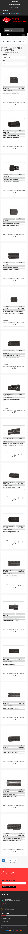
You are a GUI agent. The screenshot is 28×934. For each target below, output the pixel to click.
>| (15, 860)
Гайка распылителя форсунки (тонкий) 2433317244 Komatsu (14, 498)
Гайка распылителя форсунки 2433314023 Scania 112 (14, 717)
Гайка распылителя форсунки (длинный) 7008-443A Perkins (14, 102)
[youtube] (13, 872)
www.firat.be (14, 927)
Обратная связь (6, 918)
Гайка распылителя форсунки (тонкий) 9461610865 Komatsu (14, 542)
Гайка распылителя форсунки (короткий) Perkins (14, 234)
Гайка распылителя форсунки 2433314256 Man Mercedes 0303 (14, 849)
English (6, 13)
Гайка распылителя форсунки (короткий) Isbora (14, 190)
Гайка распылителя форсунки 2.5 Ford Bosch (14, 629)
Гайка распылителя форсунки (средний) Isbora (14, 410)
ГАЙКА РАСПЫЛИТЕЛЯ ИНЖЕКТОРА (15, 41)
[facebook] (3, 872)
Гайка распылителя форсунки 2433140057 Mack (14, 673)
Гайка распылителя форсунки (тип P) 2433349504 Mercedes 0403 (14, 454)
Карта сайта (5, 921)
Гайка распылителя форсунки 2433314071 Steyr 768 (14, 805)
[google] (8, 872)
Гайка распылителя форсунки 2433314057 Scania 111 (14, 761)
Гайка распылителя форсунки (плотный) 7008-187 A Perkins (14, 278)
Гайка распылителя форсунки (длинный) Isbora (14, 146)
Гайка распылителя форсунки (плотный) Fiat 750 (14, 366)
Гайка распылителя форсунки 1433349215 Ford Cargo (14, 586)
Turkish (19, 13)
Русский (12, 13)
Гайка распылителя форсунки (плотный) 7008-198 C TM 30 (14, 322)
